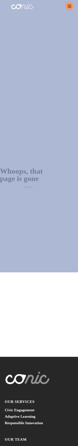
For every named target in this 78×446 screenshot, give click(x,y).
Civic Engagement (19, 410)
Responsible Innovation (24, 423)
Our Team (16, 439)
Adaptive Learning (20, 416)
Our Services (20, 402)
